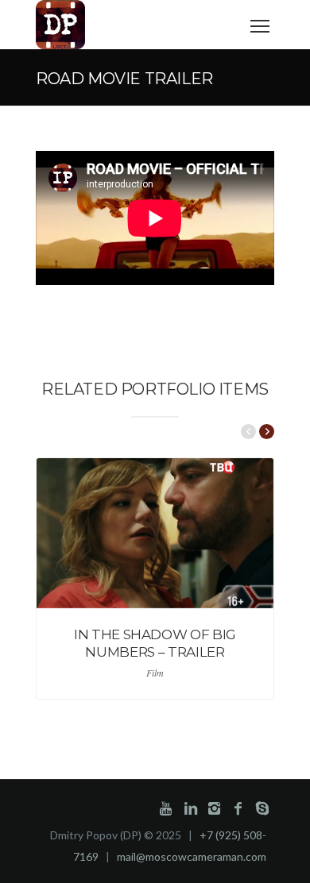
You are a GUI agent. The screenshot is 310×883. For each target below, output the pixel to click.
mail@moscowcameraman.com (191, 856)
